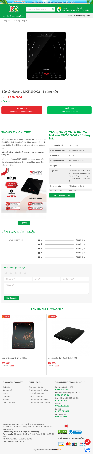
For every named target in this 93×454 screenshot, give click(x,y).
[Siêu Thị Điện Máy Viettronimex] (14, 9)
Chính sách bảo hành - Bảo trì (39, 399)
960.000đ (6, 363)
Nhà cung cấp (7, 390)
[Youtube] (66, 426)
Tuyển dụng (7, 396)
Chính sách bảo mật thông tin (39, 402)
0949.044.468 (62, 389)
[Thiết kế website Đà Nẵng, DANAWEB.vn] (56, 449)
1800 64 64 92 (62, 395)
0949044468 (61, 416)
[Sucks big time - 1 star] (6, 273)
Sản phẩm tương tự (46, 309)
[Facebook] (60, 426)
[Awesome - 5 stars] (25, 273)
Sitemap (5, 399)
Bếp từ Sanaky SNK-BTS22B (14, 358)
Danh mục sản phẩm (15, 16)
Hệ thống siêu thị (79, 16)
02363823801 (62, 400)
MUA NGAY (22, 110)
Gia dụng (16, 21)
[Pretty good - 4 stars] (20, 273)
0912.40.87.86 (62, 406)
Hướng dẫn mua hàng (36, 393)
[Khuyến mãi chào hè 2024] (46, 2)
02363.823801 (62, 411)
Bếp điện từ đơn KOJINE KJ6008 (62, 358)
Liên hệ (5, 393)
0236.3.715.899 (26, 439)
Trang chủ (6, 21)
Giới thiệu (6, 387)
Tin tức (88, 16)
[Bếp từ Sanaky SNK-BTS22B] (23, 335)
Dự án (70, 16)
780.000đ (52, 363)
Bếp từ (24, 21)
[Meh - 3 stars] (15, 273)
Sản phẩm (82, 9)
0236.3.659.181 (11, 439)
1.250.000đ (15, 97)
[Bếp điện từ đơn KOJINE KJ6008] (69, 335)
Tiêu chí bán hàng (9, 402)
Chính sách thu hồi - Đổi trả (38, 390)
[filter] (53, 9)
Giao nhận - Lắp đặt (36, 387)
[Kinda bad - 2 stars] (11, 273)
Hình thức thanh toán (36, 396)
